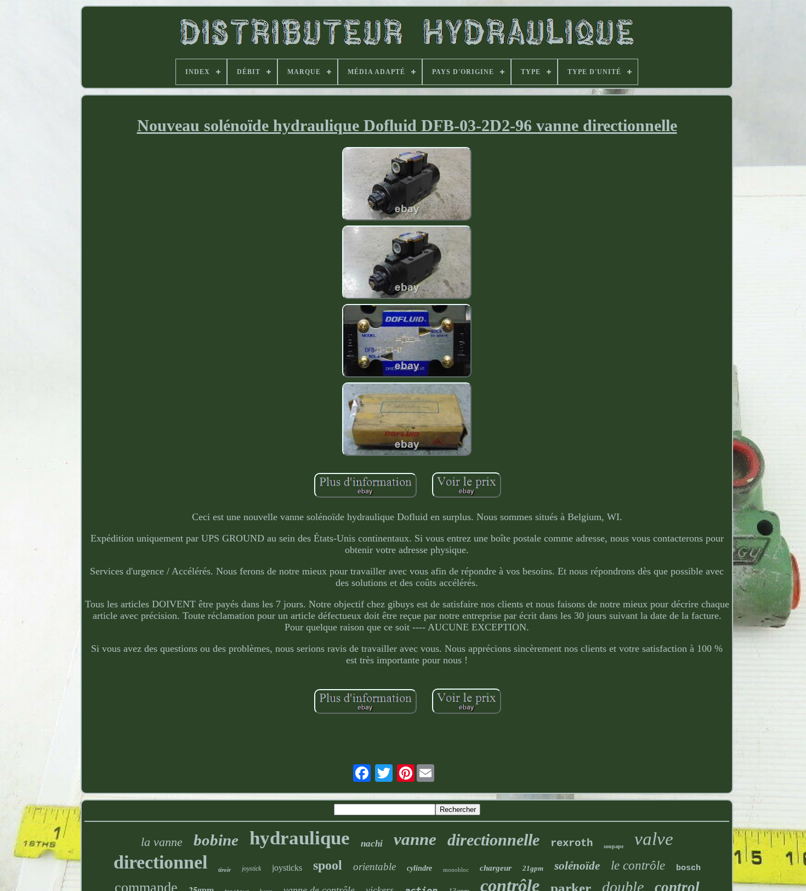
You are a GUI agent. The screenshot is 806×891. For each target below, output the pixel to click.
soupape (613, 846)
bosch (688, 868)
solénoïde (577, 865)
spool (327, 865)
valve (653, 839)
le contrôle (638, 865)
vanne (415, 839)
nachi (372, 843)
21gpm (533, 868)
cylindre (419, 868)
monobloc (456, 869)
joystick (251, 868)
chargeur (496, 868)
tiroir (224, 869)
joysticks (287, 867)
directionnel (160, 862)
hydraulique (299, 838)
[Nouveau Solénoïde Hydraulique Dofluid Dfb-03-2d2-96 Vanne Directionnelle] (407, 185)
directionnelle (493, 840)
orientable (374, 866)
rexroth (571, 843)
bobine (216, 840)
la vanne (162, 842)
